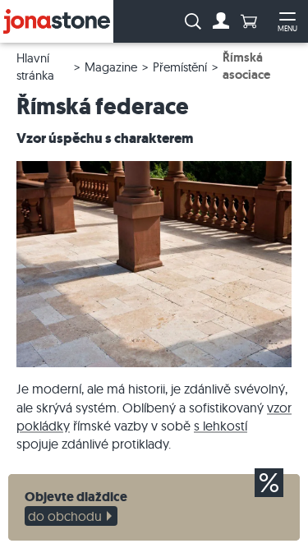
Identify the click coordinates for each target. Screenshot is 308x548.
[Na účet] (221, 21)
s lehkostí (220, 425)
